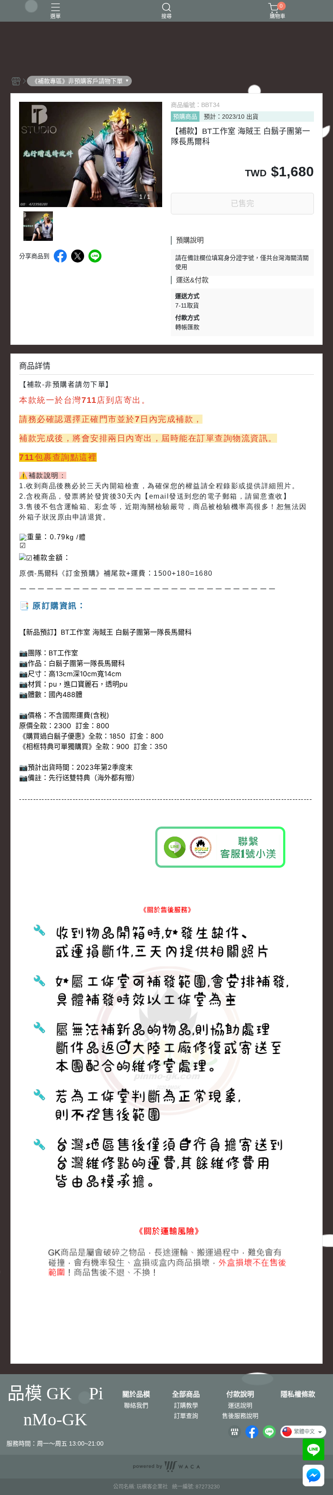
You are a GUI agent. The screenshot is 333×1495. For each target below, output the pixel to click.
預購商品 (185, 116)
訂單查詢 (186, 1416)
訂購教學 (186, 1405)
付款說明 (240, 1394)
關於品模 (136, 1394)
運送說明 (240, 1405)
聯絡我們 (136, 1405)
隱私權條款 (298, 1394)
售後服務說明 (240, 1416)
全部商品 (186, 1394)
